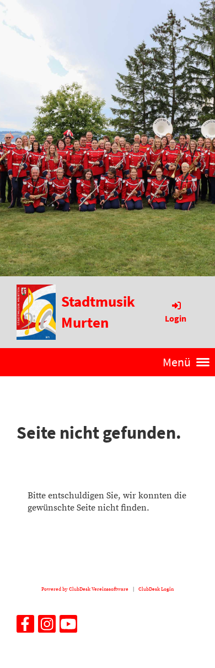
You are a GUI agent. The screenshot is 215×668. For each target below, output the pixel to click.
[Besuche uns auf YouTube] (68, 628)
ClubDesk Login (156, 589)
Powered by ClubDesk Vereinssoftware (84, 589)
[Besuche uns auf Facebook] (25, 628)
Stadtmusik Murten (98, 312)
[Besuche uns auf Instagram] (47, 628)
